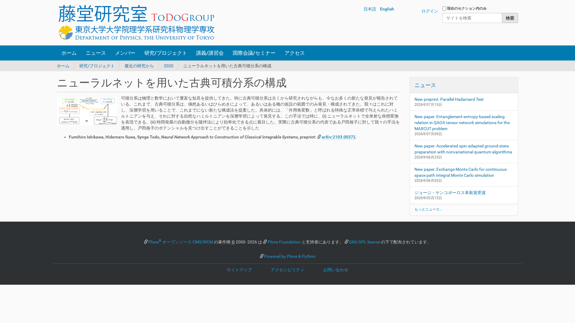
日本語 (370, 9)
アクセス (295, 53)
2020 (168, 65)
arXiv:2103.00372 (338, 137)
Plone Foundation (284, 242)
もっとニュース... (428, 209)
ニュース (96, 53)
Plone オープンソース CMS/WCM (180, 242)
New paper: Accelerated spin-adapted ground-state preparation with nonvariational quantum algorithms (463, 149)
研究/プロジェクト (165, 53)
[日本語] (136, 22)
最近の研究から (139, 65)
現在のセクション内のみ (467, 8)
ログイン (429, 11)
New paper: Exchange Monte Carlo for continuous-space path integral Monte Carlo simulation (461, 172)
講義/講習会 (210, 53)
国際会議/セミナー (254, 53)
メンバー (125, 53)
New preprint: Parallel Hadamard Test (449, 99)
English (387, 9)
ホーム (69, 53)
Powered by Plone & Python (289, 256)
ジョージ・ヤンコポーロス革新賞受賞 (450, 192)
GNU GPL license (364, 242)
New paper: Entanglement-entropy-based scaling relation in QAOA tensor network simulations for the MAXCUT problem (462, 122)
